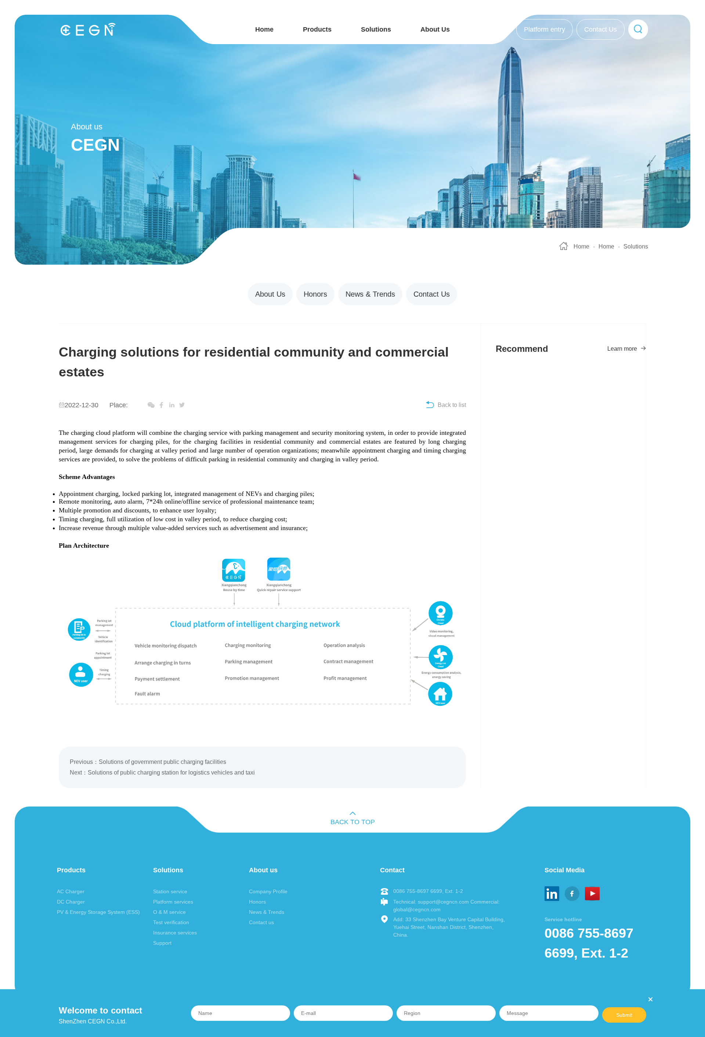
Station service (170, 891)
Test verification (171, 922)
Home (264, 29)
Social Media (565, 870)
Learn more (623, 349)
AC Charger (70, 891)
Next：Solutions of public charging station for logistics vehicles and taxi (162, 772)
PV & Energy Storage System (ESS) (98, 912)
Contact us (261, 922)
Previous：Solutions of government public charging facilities (148, 762)
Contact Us (600, 29)
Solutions (376, 29)
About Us (435, 29)
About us (263, 870)
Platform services (173, 902)
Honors (315, 294)
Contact (392, 870)
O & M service (169, 912)
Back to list (452, 405)
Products (317, 29)
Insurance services (175, 933)
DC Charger (71, 902)
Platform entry (544, 29)
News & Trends (370, 294)
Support (162, 943)
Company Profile (268, 891)
